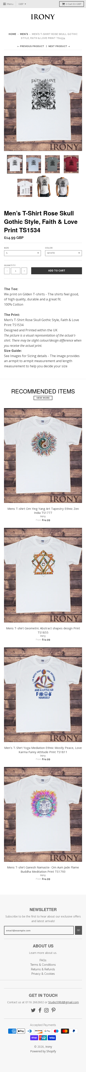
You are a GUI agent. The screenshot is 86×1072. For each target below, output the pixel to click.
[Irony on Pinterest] (53, 1010)
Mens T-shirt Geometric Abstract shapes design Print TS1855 (43, 630)
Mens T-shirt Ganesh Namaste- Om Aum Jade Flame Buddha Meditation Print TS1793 (43, 869)
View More (43, 398)
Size (6, 248)
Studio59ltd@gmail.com (63, 1002)
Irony (43, 516)
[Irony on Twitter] (33, 1010)
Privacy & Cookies (43, 973)
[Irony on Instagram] (46, 1010)
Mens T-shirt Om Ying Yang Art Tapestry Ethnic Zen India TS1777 (43, 511)
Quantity (10, 265)
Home (12, 34)
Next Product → (59, 46)
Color (49, 248)
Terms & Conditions (43, 964)
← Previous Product (30, 46)
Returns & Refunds (43, 969)
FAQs (43, 960)
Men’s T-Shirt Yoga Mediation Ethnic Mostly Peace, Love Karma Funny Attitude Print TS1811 (43, 750)
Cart (73, 4)
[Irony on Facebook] (39, 1010)
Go (78, 930)
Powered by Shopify (43, 1051)
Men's (24, 34)
